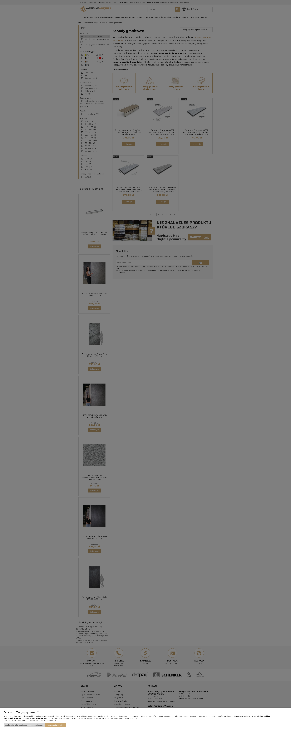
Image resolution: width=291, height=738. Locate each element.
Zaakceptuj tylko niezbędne (16, 725)
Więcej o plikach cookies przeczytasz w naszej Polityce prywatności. (30, 720)
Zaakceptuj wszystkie (55, 725)
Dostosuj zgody (37, 725)
